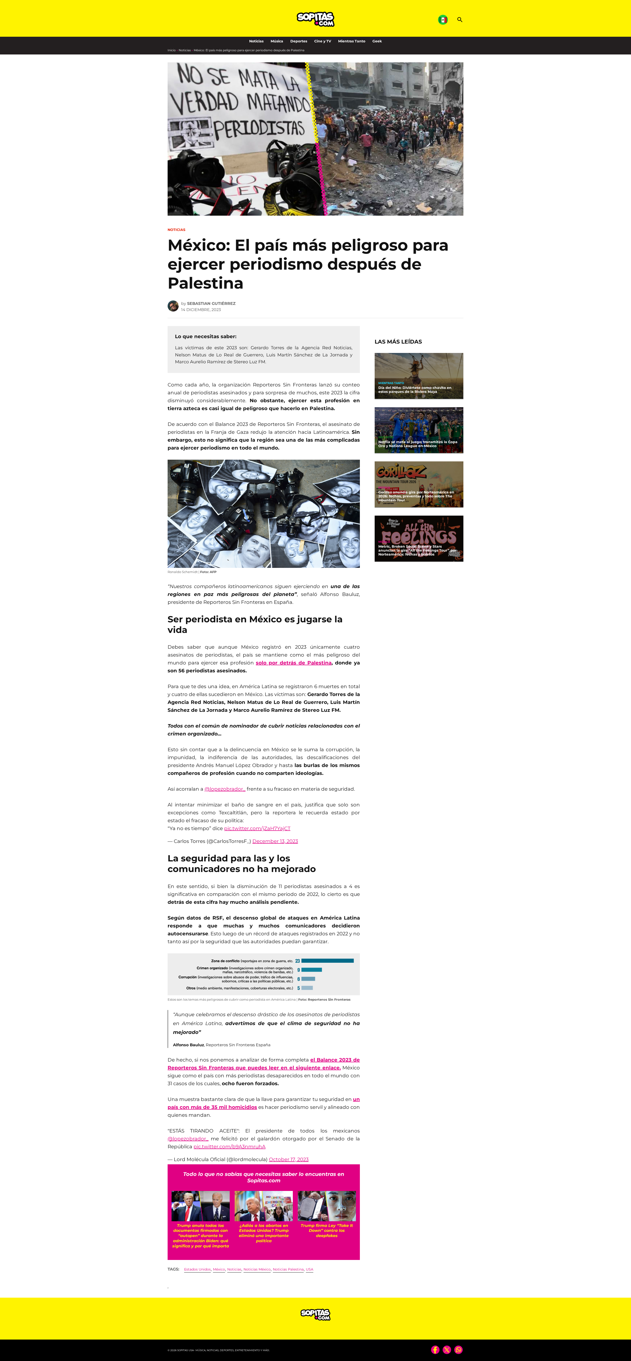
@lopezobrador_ (225, 789)
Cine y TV (322, 41)
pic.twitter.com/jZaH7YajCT (257, 828)
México (219, 1269)
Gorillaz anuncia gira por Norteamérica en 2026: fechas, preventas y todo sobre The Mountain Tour (416, 496)
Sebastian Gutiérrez (211, 303)
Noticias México (257, 1269)
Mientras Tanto (351, 41)
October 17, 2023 (289, 1159)
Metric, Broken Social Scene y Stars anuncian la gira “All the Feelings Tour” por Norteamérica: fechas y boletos (417, 550)
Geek (377, 41)
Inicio (172, 50)
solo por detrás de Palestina (294, 663)
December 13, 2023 (275, 841)
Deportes (298, 41)
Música (277, 41)
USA (309, 1269)
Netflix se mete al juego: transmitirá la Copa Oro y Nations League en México (417, 444)
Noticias (256, 41)
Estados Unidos (197, 1269)
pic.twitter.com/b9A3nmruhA (229, 1147)
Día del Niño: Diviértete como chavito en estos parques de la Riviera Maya (415, 389)
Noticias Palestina (288, 1269)
